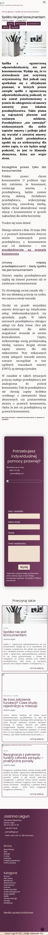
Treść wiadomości (17, 543)
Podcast (7, 887)
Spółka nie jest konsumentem (15, 633)
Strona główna (8, 12)
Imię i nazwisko (15, 511)
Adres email (14, 522)
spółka (5, 27)
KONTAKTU (5, 419)
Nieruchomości (10, 883)
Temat (11, 533)
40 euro (7, 876)
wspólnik (14, 27)
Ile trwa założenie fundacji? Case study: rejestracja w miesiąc (20, 702)
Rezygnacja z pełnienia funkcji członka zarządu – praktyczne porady (23, 757)
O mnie (6, 856)
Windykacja (8, 903)
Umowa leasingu (10, 898)
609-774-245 (14, 470)
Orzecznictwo (9, 885)
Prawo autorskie (10, 889)
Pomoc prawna (10, 863)
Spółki (10, 23)
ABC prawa (8, 878)
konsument (20, 23)
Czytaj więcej (37, 668)
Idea (5, 851)
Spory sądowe (9, 894)
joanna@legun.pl (16, 473)
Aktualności (7, 696)
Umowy (7, 900)
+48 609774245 (11, 828)
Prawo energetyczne (12, 891)
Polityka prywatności (12, 860)
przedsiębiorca (34, 23)
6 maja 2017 (22, 20)
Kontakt (7, 854)
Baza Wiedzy (9, 849)
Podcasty (7, 858)
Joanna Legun (8, 20)
